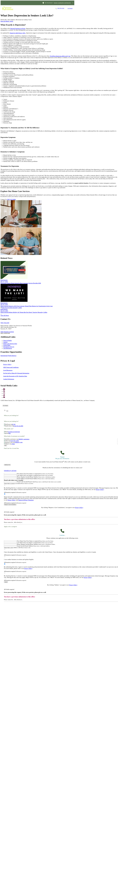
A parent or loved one (14, 431)
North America (12, 355)
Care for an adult (18, 426)
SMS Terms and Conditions (11, 367)
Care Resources (7, 348)
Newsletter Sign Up (8, 346)
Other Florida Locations (7, 331)
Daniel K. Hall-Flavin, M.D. (17, 33)
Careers (33, 8)
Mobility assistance (24, 439)
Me (10, 433)
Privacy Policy (7, 364)
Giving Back (6, 345)
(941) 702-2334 (5, 322)
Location (18, 483)
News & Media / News (7, 21)
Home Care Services (23, 8)
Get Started (70, 8)
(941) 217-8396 (11, 199)
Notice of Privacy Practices (26, 500)
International (4, 355)
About (49, 8)
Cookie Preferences (8, 379)
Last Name (20, 475)
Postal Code (20, 482)
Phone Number (21, 477)
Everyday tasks (14, 440)
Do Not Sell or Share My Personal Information (16, 373)
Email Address (21, 478)
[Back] (5, 410)
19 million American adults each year (60, 56)
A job (13, 424)
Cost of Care (42, 8)
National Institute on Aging (17, 28)
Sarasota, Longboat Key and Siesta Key (62, 2)
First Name (20, 473)
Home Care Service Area (10, 343)
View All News (5, 315)
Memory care (19, 442)
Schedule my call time (10, 470)
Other (13, 443)
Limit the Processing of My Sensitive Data (15, 376)
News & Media (7, 340)
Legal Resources (7, 370)
